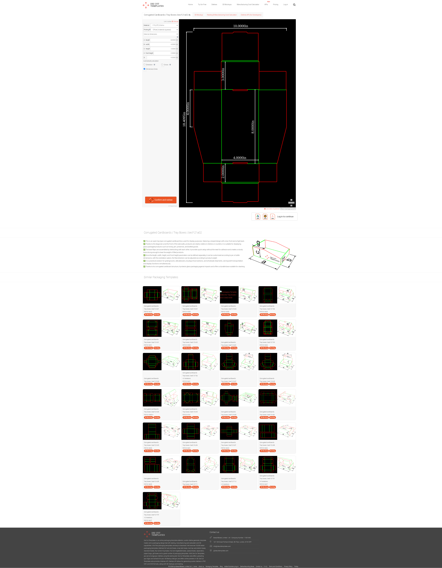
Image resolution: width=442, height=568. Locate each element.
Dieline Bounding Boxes (247, 566)
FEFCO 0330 (186, 312)
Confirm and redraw (164, 200)
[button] (189, 15)
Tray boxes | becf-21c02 (190, 342)
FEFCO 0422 (148, 312)
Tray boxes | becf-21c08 (267, 445)
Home (190, 4)
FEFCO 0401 (186, 448)
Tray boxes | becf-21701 (267, 478)
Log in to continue (285, 216)
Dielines (214, 4)
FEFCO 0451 (148, 345)
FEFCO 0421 (186, 381)
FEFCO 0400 (148, 448)
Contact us (259, 566)
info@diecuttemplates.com (222, 546)
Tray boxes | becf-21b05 (267, 381)
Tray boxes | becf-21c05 (151, 445)
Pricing (275, 4)
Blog (221, 566)
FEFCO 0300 (186, 345)
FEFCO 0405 (148, 484)
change (176, 21)
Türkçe (296, 566)
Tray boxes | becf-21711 (190, 484)
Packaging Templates (212, 566)
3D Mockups (227, 4)
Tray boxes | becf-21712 (228, 481)
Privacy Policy (288, 566)
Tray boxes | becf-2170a (190, 376)
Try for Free (202, 4)
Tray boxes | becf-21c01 (151, 342)
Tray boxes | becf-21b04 (151, 381)
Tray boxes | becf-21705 (267, 342)
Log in (286, 4)
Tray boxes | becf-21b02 (228, 309)
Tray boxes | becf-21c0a (267, 415)
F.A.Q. (266, 566)
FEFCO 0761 (186, 415)
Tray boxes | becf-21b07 (228, 381)
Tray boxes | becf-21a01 (151, 309)
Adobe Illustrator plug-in (231, 566)
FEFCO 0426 (264, 312)
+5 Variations (264, 481)
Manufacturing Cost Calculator (248, 4)
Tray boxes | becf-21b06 (228, 415)
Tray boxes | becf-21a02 (228, 345)
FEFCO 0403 (225, 448)
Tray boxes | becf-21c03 (190, 412)
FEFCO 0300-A (148, 415)
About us (201, 566)
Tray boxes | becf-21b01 (190, 309)
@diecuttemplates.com (220, 551)
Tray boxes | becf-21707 (151, 515)
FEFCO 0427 (264, 484)
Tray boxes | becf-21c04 (151, 412)
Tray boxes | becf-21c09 (151, 481)
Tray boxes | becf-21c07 (228, 445)
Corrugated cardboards (151, 306)
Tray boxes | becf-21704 (267, 309)
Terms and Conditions (276, 566)
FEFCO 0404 (264, 448)
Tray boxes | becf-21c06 (190, 445)
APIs (267, 3)
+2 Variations (187, 378)
